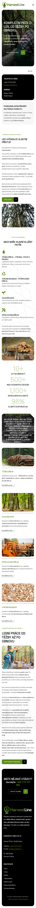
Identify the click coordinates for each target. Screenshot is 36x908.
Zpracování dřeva (10, 885)
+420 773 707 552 (16, 846)
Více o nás (7, 199)
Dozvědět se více (7, 485)
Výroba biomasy (9, 888)
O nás (6, 872)
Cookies (15, 899)
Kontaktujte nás (12, 57)
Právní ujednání (23, 899)
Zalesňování (8, 882)
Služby (6, 875)
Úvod (5, 869)
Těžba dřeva (8, 878)
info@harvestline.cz (10, 85)
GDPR (10, 899)
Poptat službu (15, 791)
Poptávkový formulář (12, 762)
